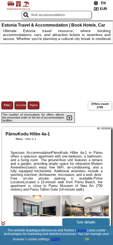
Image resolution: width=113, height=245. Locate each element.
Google (81, 230)
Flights (34, 105)
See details (85, 222)
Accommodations (21, 105)
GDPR (55, 239)
